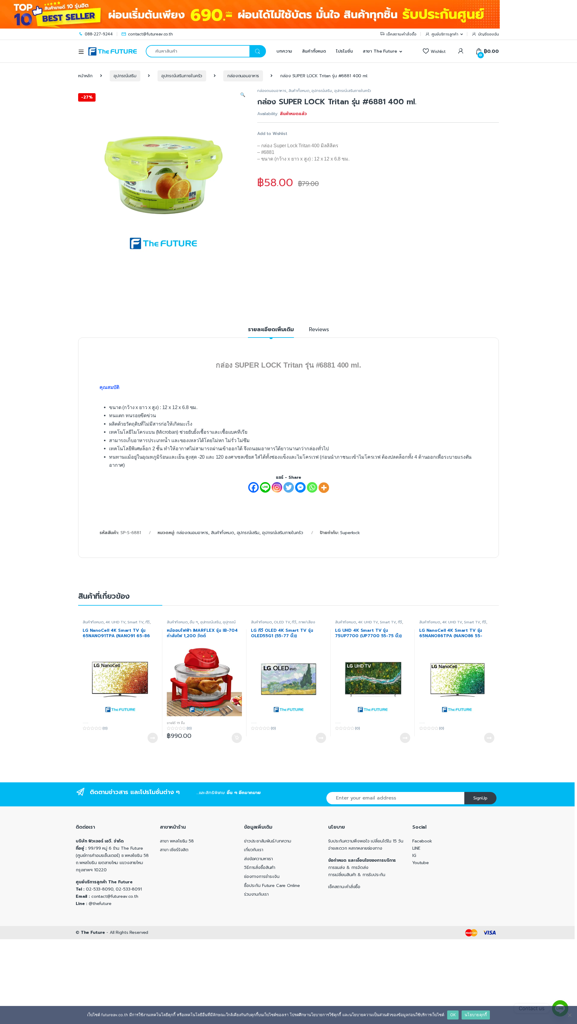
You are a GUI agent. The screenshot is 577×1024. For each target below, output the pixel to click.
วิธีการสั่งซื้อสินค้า (259, 867)
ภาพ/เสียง (306, 622)
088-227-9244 (99, 34)
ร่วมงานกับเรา (256, 894)
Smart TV (135, 622)
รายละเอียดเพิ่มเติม (271, 330)
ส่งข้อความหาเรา (258, 859)
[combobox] (197, 51)
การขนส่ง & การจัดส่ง (348, 867)
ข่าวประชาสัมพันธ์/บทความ (267, 841)
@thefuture (100, 903)
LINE (416, 848)
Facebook (422, 841)
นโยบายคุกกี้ (476, 1014)
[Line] (265, 487)
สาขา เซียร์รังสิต (174, 850)
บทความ (283, 51)
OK (453, 1014)
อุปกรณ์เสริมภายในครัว (182, 76)
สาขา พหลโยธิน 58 (177, 841)
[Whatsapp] (312, 487)
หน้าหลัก (85, 76)
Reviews (319, 330)
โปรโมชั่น (344, 51)
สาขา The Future (380, 51)
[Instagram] (277, 487)
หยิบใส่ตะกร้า (236, 738)
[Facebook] (253, 487)
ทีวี (147, 622)
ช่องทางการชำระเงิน (261, 876)
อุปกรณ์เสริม (125, 76)
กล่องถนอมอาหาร (243, 76)
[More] (324, 487)
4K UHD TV (115, 622)
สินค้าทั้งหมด (314, 51)
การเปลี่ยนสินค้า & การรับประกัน (356, 875)
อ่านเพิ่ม (153, 738)
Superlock (350, 533)
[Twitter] (288, 487)
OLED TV (282, 622)
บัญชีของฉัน (488, 34)
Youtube (420, 863)
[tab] (271, 332)
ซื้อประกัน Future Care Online (272, 885)
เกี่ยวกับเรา (253, 850)
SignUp (480, 798)
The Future (93, 932)
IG (414, 855)
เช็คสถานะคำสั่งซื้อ (401, 34)
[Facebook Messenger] (300, 487)
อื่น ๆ (194, 622)
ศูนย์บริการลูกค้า (445, 34)
